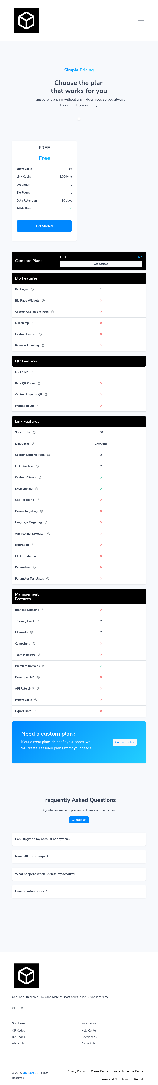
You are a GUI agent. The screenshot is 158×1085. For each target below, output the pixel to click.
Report (138, 1079)
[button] (79, 839)
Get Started (44, 226)
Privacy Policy (76, 1071)
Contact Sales (124, 742)
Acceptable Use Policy (128, 1071)
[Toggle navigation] (141, 20)
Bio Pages (18, 1037)
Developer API (90, 1037)
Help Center (89, 1031)
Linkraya (28, 1073)
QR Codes (18, 1031)
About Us (18, 1043)
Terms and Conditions (114, 1079)
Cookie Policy (99, 1071)
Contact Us (88, 1043)
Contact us (79, 820)
